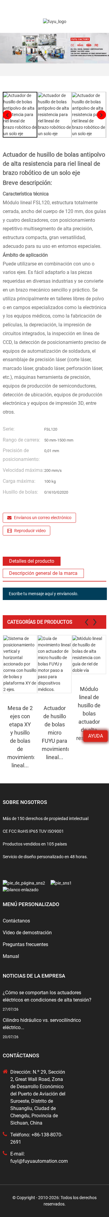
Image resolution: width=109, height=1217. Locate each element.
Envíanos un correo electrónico (42, 517)
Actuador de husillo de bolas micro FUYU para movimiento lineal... (55, 732)
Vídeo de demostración (27, 932)
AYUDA (95, 736)
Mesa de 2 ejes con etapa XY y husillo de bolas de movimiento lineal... (20, 737)
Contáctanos (16, 921)
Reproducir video (30, 530)
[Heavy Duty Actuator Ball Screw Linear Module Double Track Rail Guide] (89, 654)
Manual (11, 956)
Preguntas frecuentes (25, 944)
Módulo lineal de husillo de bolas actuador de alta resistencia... (89, 713)
